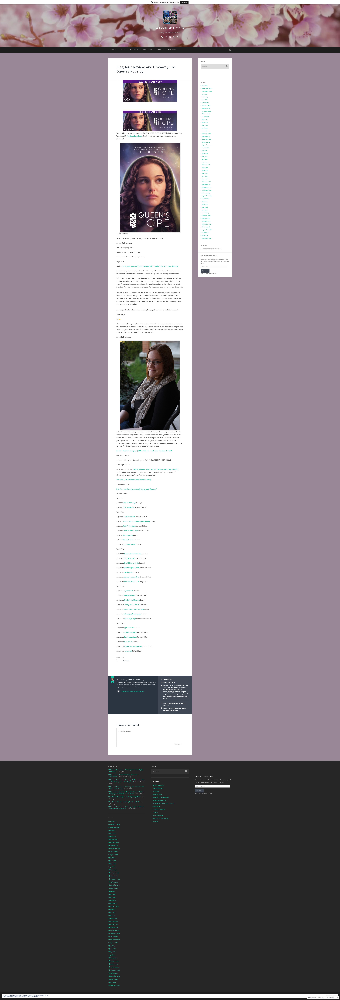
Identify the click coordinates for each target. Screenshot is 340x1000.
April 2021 (205, 159)
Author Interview (158, 785)
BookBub (169, 451)
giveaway (176, 691)
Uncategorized (158, 816)
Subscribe (205, 271)
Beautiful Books (158, 788)
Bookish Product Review (161, 797)
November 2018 (206, 224)
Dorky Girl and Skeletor (133, 554)
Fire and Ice (128, 642)
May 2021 (205, 156)
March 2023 (205, 103)
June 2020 (205, 170)
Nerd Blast (156, 806)
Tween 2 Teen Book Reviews (134, 609)
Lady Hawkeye (129, 558)
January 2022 (206, 137)
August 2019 (205, 199)
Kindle (140, 266)
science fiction (182, 693)
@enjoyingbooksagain (132, 614)
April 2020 (205, 176)
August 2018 (205, 233)
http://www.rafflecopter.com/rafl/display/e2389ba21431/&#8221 (155, 469)
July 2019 (204, 202)
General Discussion (159, 800)
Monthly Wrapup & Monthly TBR (164, 803)
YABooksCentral (129, 545)
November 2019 (207, 190)
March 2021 (205, 162)
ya (171, 695)
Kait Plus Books (128, 508)
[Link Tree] (177, 37)
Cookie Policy (35, 996)
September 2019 (207, 196)
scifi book (166, 695)
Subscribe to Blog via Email (209, 255)
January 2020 (206, 185)
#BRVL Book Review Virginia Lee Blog (137, 521)
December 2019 (206, 187)
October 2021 (206, 142)
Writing (155, 822)
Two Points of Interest (132, 600)
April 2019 (205, 210)
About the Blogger (117, 50)
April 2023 (205, 100)
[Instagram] (166, 37)
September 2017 (207, 238)
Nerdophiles (129, 572)
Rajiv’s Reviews (129, 595)
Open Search (230, 50)
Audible (146, 266)
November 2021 (206, 139)
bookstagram (167, 691)
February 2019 (206, 216)
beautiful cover (179, 686)
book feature (171, 687)
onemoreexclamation (131, 577)
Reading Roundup (159, 810)
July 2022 (204, 120)
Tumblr (146, 451)
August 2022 (205, 117)
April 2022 (205, 128)
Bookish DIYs (157, 794)
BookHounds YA (129, 517)
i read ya (183, 691)
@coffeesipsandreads (132, 568)
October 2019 (206, 193)
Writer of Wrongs (129, 503)
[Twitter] (173, 37)
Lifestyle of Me (128, 540)
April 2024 (205, 86)
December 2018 (206, 221)
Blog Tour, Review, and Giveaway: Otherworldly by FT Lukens (126, 771)
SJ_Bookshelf (128, 591)
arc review (169, 686)
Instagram (134, 50)
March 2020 (205, 179)
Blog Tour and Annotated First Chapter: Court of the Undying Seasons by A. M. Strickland (126, 793)
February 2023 (206, 105)
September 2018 (207, 230)
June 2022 (205, 122)
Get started (184, 2)
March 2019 (205, 213)
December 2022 (206, 111)
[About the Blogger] (162, 37)
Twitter (160, 50)
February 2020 (206, 182)
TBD (165, 266)
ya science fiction (173, 697)
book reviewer (177, 689)
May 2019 (205, 207)
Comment (177, 744)
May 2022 (205, 125)
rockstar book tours (170, 693)
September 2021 (207, 145)
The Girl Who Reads (130, 531)
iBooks (156, 266)
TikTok (140, 451)
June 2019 (205, 204)
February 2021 (206, 165)
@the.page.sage (130, 619)
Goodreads (147, 50)
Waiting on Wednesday (160, 819)
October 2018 (206, 227)
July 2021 (204, 151)
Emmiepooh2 (128, 535)
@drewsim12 (129, 628)
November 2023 (207, 88)
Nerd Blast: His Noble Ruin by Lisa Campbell (124, 802)
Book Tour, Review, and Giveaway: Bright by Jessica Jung (174, 709)
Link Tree (172, 50)
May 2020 (205, 173)
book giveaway (181, 687)
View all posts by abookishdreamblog (132, 691)
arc (164, 686)
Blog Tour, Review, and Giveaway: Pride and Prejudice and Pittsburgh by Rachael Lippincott (127, 781)
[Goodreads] (170, 37)
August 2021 (205, 148)
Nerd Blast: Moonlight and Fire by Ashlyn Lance (125, 797)
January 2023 (206, 108)
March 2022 (205, 131)
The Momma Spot (130, 637)
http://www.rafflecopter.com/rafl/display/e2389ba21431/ (136, 489)
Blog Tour (166, 683)
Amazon (134, 266)
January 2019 (206, 219)
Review (173, 683)
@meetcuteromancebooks (133, 646)
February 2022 (206, 134)
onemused (128, 651)
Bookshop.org (173, 266)
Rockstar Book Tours (135, 136)
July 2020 (205, 168)
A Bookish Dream (170, 28)
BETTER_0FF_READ (131, 582)
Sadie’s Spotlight (129, 526)
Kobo (161, 266)
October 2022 (206, 114)
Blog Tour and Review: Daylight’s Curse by (174, 704)
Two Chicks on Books (131, 563)
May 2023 (205, 97)
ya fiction (182, 695)
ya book (175, 695)
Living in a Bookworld (132, 605)
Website (119, 451)
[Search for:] (215, 66)
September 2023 (207, 91)
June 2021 (205, 154)
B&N (151, 266)
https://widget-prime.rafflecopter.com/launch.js (133, 480)
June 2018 (205, 236)
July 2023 (204, 94)
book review (167, 689)
